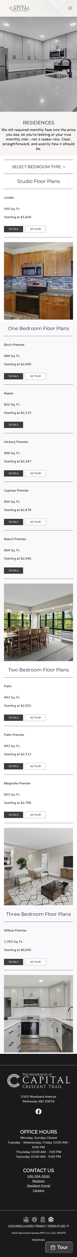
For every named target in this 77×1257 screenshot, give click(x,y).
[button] (70, 8)
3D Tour (36, 230)
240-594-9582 (38, 1176)
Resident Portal (38, 1186)
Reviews (38, 1181)
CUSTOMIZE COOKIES (21, 1225)
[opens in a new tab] (38, 1113)
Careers (38, 1190)
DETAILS (13, 229)
